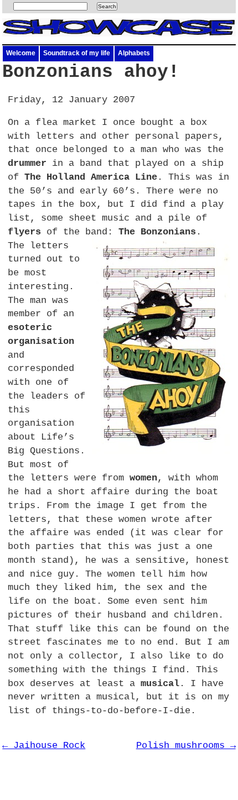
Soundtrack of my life (76, 53)
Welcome (20, 53)
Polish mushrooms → (186, 745)
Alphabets (134, 53)
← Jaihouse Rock (43, 745)
